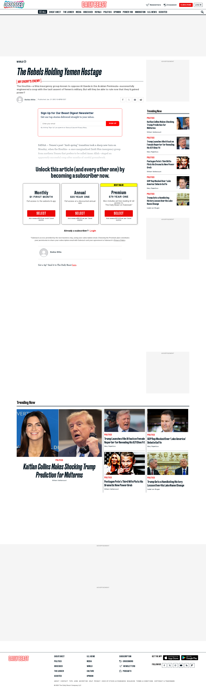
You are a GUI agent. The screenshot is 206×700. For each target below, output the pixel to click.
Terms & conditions (144, 681)
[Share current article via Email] (134, 99)
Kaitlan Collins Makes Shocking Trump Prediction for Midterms (59, 470)
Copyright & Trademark (164, 681)
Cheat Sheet (55, 12)
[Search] (202, 12)
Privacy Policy (82, 127)
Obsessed (88, 12)
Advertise (83, 681)
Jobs (76, 681)
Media (78, 12)
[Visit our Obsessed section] (23, 5)
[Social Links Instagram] (175, 666)
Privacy (97, 681)
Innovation (140, 12)
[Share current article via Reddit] (140, 99)
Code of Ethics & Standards (114, 681)
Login (93, 230)
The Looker (68, 12)
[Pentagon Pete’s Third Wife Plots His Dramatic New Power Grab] (183, 168)
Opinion (117, 12)
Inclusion (131, 681)
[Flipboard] (192, 666)
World (89, 666)
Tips (71, 681)
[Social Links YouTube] (181, 666)
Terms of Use (70, 127)
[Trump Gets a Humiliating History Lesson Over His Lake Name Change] (183, 205)
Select (41, 213)
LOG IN (198, 5)
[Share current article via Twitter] (128, 99)
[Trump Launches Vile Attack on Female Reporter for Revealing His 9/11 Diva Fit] (183, 148)
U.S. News (152, 12)
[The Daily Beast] (94, 5)
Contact (64, 681)
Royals (98, 12)
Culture (90, 671)
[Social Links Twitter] (170, 666)
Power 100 (128, 12)
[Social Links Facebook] (164, 666)
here (74, 265)
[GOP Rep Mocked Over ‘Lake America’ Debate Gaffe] (183, 188)
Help (91, 681)
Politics (107, 12)
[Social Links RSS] (186, 666)
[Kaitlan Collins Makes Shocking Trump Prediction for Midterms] (183, 129)
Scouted (163, 12)
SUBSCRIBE (185, 5)
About (56, 681)
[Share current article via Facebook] (122, 99)
